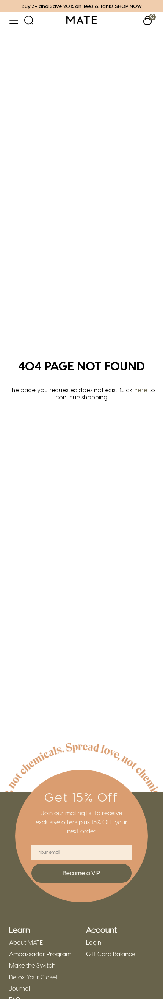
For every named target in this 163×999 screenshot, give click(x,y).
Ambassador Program (40, 953)
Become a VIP (81, 872)
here (140, 389)
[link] (81, 20)
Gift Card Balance (110, 953)
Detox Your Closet (33, 977)
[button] (14, 20)
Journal (19, 988)
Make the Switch (32, 965)
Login (93, 942)
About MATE (26, 942)
